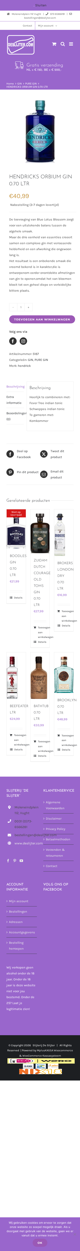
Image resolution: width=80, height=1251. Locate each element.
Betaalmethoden (58, 839)
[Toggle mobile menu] (71, 44)
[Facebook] (8, 860)
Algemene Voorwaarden (55, 805)
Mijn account (18, 901)
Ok (40, 1242)
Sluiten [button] (41, 5)
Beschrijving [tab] (15, 386)
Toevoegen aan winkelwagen (42, 319)
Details (18, 597)
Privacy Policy (55, 829)
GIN (30, 360)
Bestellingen (18, 911)
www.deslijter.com (26, 843)
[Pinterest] (14, 860)
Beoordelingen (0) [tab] (15, 416)
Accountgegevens (22, 932)
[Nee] (75, 1234)
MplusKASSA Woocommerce (55, 1050)
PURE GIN (41, 360)
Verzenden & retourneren (55, 853)
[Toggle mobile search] (63, 44)
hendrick (24, 366)
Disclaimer (53, 818)
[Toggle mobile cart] (54, 44)
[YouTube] (21, 860)
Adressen (16, 922)
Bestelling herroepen (16, 945)
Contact (51, 866)
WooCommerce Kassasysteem (41, 1055)
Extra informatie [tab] (14, 400)
